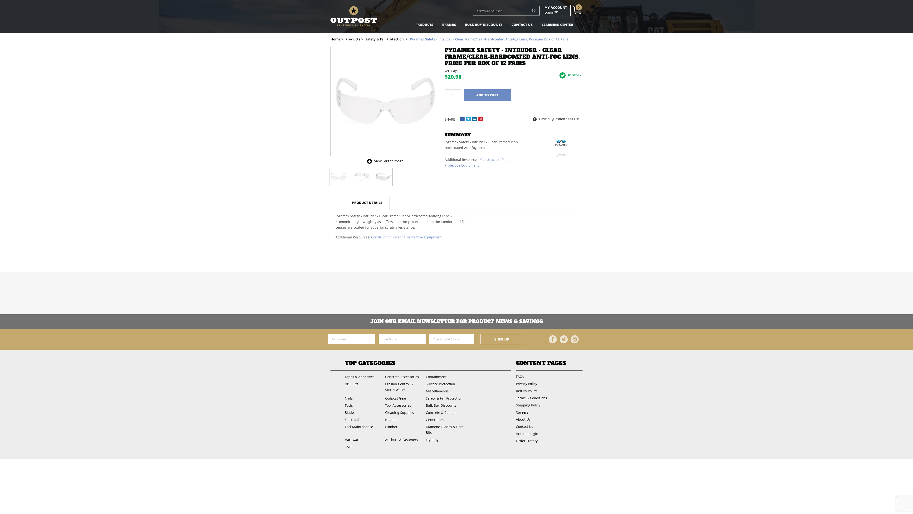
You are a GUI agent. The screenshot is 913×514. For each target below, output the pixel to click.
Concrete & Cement (441, 412)
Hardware (352, 439)
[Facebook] (553, 339)
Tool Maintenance (359, 427)
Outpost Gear (396, 398)
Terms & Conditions (531, 398)
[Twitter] (564, 339)
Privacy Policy (526, 383)
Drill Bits (351, 384)
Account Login (527, 433)
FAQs (520, 376)
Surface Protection (440, 384)
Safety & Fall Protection (444, 398)
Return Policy (526, 391)
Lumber (391, 427)
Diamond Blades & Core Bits (445, 430)
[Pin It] (480, 119)
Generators (435, 419)
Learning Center (557, 24)
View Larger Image (388, 161)
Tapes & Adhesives (359, 377)
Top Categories (370, 363)
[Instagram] (575, 339)
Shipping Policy (528, 405)
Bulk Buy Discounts (483, 24)
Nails (349, 398)
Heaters (391, 419)
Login (548, 12)
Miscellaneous (437, 391)
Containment (436, 377)
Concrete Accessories (402, 377)
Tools (349, 405)
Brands (449, 24)
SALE (348, 447)
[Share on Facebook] (462, 119)
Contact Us (522, 24)
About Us (523, 419)
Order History (527, 441)
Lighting (432, 439)
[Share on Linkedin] (474, 119)
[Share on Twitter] (468, 119)
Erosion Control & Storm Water (399, 387)
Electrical (352, 419)
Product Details (367, 202)
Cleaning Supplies (399, 412)
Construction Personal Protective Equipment (406, 237)
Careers (522, 412)
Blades (350, 412)
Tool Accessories (398, 405)
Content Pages (541, 363)
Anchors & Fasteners (401, 439)
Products (424, 24)
